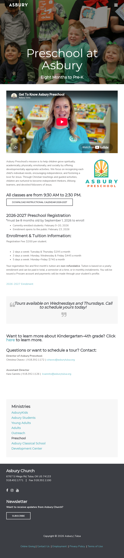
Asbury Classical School (28, 443)
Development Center (26, 448)
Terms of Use (95, 546)
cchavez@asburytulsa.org (60, 360)
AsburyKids (19, 412)
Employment (59, 546)
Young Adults (21, 423)
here (10, 340)
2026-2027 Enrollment (19, 284)
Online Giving (28, 546)
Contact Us (43, 546)
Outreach (18, 433)
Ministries (20, 406)
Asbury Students (23, 418)
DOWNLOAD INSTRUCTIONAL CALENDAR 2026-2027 (39, 202)
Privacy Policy (77, 546)
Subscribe (18, 515)
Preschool (18, 438)
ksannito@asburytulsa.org (56, 374)
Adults (16, 428)
